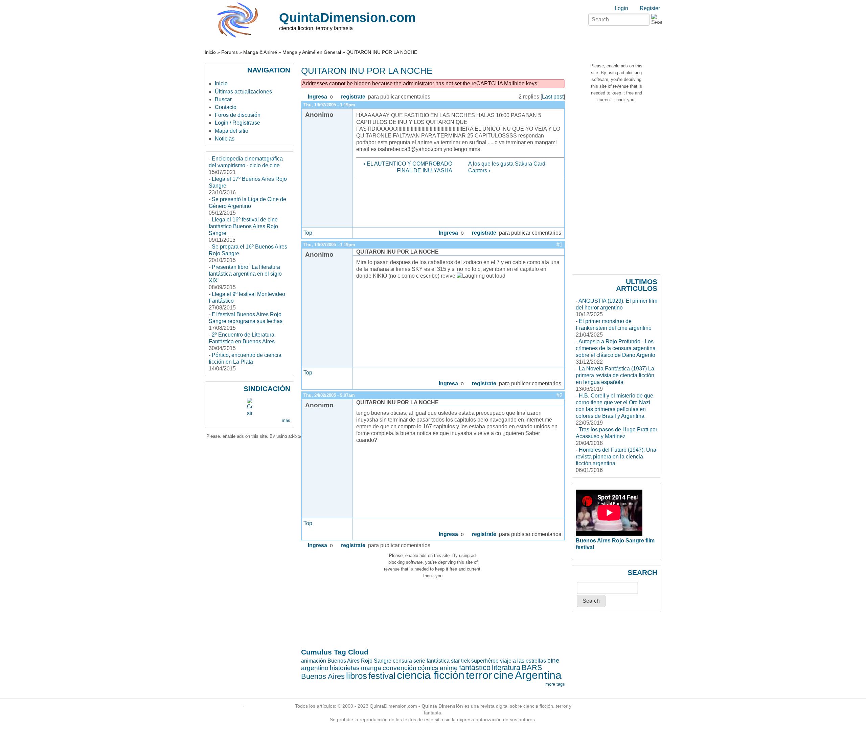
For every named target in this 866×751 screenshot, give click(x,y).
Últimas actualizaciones (243, 91)
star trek (460, 661)
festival (381, 676)
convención (399, 667)
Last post (553, 97)
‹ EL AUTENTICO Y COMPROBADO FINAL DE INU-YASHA (408, 167)
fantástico (475, 667)
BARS (532, 667)
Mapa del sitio (231, 131)
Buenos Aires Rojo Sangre (359, 661)
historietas (345, 667)
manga (371, 667)
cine (504, 675)
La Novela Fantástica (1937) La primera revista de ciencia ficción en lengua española (615, 375)
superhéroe (485, 661)
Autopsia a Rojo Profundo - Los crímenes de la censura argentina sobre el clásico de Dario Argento (616, 348)
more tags (555, 684)
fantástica (438, 661)
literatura (506, 667)
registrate (353, 97)
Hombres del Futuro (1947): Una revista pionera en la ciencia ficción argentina (616, 456)
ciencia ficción (430, 675)
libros (356, 676)
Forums (229, 52)
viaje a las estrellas (523, 661)
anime (449, 667)
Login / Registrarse (237, 123)
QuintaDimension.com (347, 17)
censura (402, 661)
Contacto (225, 107)
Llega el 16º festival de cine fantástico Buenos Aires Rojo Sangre (243, 226)
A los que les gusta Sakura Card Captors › (506, 167)
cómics (428, 667)
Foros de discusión (237, 115)
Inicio (210, 52)
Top (307, 233)
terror (479, 675)
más (286, 420)
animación (313, 661)
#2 (559, 395)
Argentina (538, 675)
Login (621, 8)
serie (419, 661)
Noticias (224, 139)
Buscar (223, 99)
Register (650, 8)
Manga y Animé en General (311, 52)
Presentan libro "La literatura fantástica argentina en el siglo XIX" (245, 273)
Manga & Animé (260, 52)
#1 (559, 245)
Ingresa (317, 97)
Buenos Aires (323, 676)
